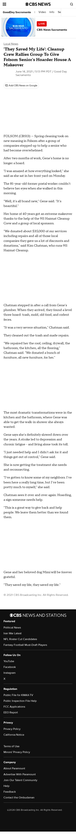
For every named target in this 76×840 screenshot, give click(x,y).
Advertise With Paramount (20, 774)
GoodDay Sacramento (17, 12)
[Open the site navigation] (14, 4)
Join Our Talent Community (20, 780)
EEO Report (11, 712)
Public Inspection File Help (20, 701)
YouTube (9, 661)
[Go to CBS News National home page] (38, 4)
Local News (11, 43)
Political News (12, 627)
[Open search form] (71, 4)
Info (51, 12)
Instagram (10, 672)
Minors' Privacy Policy (17, 752)
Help (6, 786)
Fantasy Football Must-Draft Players (25, 645)
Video (42, 12)
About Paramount (14, 768)
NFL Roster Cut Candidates (20, 639)
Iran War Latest (13, 633)
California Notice (14, 734)
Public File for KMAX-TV (18, 695)
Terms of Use (11, 746)
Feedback (10, 791)
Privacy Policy (12, 729)
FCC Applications (14, 706)
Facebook (10, 667)
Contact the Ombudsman (19, 797)
